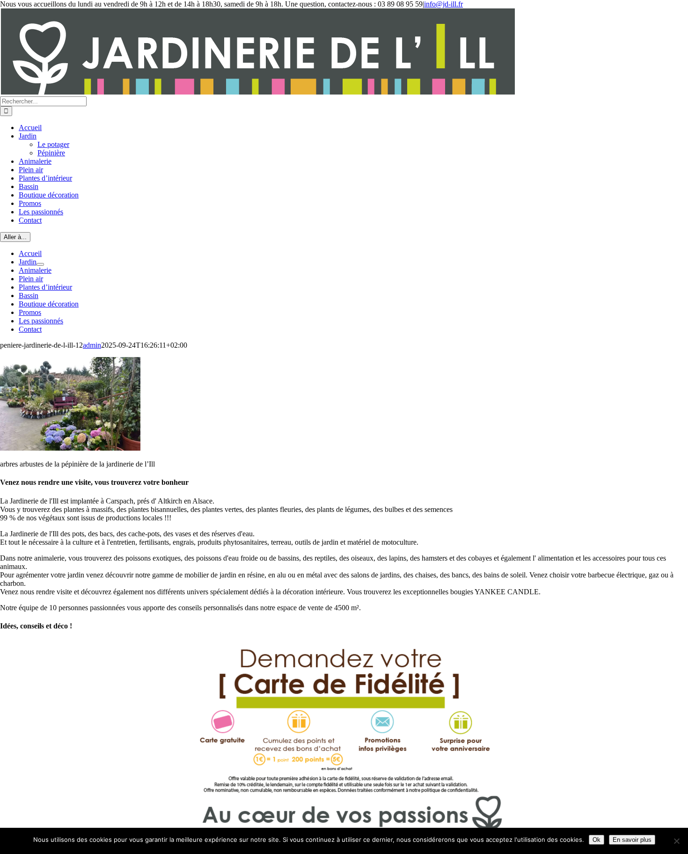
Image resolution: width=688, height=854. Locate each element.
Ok (596, 839)
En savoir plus (632, 839)
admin (92, 345)
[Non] (676, 841)
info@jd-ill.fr (443, 4)
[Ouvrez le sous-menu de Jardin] (40, 264)
